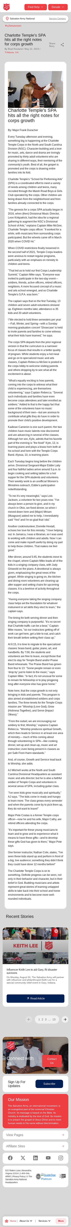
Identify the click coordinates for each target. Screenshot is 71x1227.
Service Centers (57, 18)
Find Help (33, 7)
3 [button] (46, 1019)
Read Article (35, 999)
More (61, 1221)
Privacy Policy (19, 1176)
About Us (26, 1221)
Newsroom (13, 26)
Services (44, 1221)
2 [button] (42, 1019)
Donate (56, 7)
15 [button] (54, 1019)
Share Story (56, 45)
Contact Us (51, 1061)
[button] (65, 1019)
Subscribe (49, 1083)
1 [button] (39, 1019)
